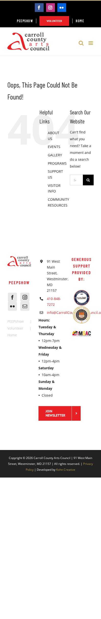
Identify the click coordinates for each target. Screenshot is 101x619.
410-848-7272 (54, 301)
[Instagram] (24, 297)
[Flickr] (12, 306)
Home (12, 335)
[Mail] (24, 306)
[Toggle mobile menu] (91, 43)
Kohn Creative (65, 470)
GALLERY (55, 155)
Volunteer (15, 328)
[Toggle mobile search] (81, 43)
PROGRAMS (57, 163)
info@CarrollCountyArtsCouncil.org (55, 312)
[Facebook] (12, 297)
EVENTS (54, 146)
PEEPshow (15, 321)
